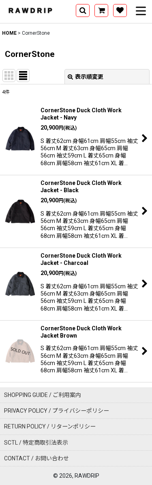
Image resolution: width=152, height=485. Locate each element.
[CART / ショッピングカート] (101, 10)
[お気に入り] (120, 10)
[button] (83, 10)
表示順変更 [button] (89, 76)
